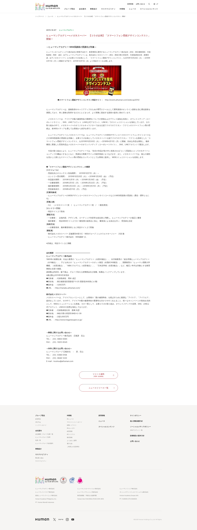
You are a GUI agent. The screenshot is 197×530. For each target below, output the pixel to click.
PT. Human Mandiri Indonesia (44, 502)
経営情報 (69, 431)
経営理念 (38, 419)
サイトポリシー (135, 415)
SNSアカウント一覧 (136, 430)
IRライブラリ (71, 434)
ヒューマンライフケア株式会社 (44, 492)
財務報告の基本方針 (137, 436)
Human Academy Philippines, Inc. (46, 499)
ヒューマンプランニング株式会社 (87, 492)
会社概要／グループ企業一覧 (44, 434)
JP (157, 4)
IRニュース (70, 419)
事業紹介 (93, 9)
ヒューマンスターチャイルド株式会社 (89, 488)
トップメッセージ (40, 425)
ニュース (132, 9)
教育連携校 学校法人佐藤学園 (87, 495)
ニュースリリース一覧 (98, 388)
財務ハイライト (71, 425)
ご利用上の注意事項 (73, 446)
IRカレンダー (71, 428)
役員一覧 (38, 440)
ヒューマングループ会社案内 (44, 443)
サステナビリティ (108, 9)
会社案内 (82, 9)
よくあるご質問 (71, 440)
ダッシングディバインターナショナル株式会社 (134, 492)
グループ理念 (69, 9)
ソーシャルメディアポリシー (140, 427)
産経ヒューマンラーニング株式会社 (46, 495)
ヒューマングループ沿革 (42, 437)
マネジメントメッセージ (74, 422)
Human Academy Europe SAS (129, 495)
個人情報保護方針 (136, 421)
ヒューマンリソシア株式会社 (128, 488)
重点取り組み (39, 458)
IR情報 (122, 9)
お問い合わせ (140, 4)
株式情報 (69, 437)
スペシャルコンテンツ (149, 9)
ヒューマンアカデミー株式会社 (44, 488)
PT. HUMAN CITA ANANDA (128, 499)
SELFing (38, 422)
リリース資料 (99, 375)
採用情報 (130, 4)
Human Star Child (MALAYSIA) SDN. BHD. (90, 499)
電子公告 (69, 443)
